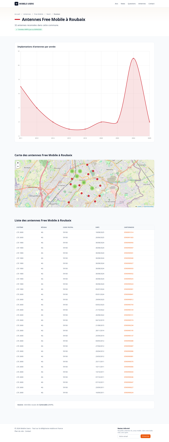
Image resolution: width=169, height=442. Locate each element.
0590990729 (128, 310)
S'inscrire (145, 436)
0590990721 (128, 315)
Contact (151, 4)
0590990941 (128, 253)
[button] (75, 186)
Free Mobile (38, 14)
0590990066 (128, 367)
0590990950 (128, 243)
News (123, 4)
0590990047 (128, 382)
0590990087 (128, 346)
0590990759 (128, 305)
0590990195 (128, 330)
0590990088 (128, 341)
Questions (132, 4)
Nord (48, 14)
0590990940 (128, 258)
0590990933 (128, 268)
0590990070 (128, 361)
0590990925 (128, 279)
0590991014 (128, 232)
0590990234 (128, 325)
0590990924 (128, 284)
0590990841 (128, 294)
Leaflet (139, 206)
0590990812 (128, 299)
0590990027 (128, 387)
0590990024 (128, 392)
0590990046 (128, 377)
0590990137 (128, 336)
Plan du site (19, 431)
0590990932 (128, 274)
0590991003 (128, 237)
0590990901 (128, 289)
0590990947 (128, 248)
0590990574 (128, 320)
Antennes (142, 4)
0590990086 (128, 351)
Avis (116, 4)
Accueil (17, 14)
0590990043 (128, 372)
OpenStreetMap (149, 206)
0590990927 (128, 263)
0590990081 (128, 356)
